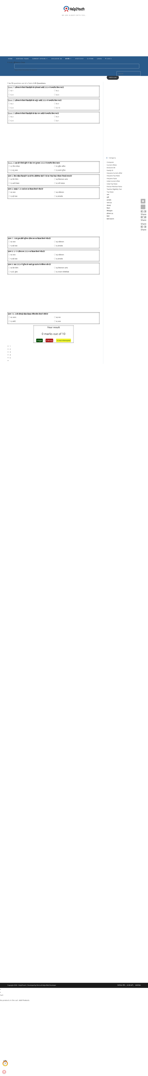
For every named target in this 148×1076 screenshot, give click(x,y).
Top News (110, 192)
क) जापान (13, 317)
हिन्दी (108, 216)
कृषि (108, 197)
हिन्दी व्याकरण (110, 219)
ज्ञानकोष (109, 200)
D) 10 (58, 108)
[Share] (143, 207)
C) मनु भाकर (14, 170)
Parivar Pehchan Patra (114, 186)
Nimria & (40, 985)
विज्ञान (108, 208)
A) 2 (12, 104)
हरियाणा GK (110, 213)
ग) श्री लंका (14, 196)
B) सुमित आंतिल (60, 166)
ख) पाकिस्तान (60, 192)
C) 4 (12, 95)
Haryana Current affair (114, 173)
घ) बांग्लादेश (59, 196)
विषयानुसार (110, 211)
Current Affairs (112, 165)
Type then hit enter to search (25, 70)
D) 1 (57, 121)
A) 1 (12, 91)
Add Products (24, 1000)
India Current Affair (113, 181)
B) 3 (57, 104)
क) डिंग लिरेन (14, 179)
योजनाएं (109, 205)
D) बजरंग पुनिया (60, 170)
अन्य (108, 195)
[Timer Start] (5, 1063)
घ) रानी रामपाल (60, 183)
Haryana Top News (113, 176)
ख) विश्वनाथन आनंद (62, 179)
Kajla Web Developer (49, 985)
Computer (110, 162)
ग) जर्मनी (13, 321)
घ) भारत (58, 321)
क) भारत (13, 192)
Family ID (110, 170)
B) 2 (57, 91)
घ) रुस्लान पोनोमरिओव (62, 272)
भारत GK (109, 203)
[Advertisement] (74, 39)
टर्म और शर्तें (130, 985)
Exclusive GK (111, 168)
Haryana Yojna (112, 178)
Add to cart (113, 77)
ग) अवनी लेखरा (15, 183)
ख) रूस (58, 317)
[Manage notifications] (4, 1072)
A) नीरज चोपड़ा (15, 166)
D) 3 (57, 95)
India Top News (112, 184)
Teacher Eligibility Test (114, 189)
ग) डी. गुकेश (14, 272)
